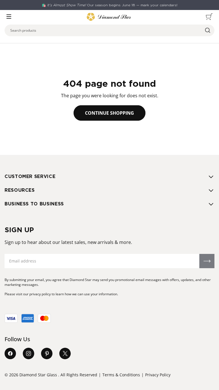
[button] (9, 16)
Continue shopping (109, 113)
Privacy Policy (158, 374)
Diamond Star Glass (38, 374)
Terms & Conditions (121, 374)
